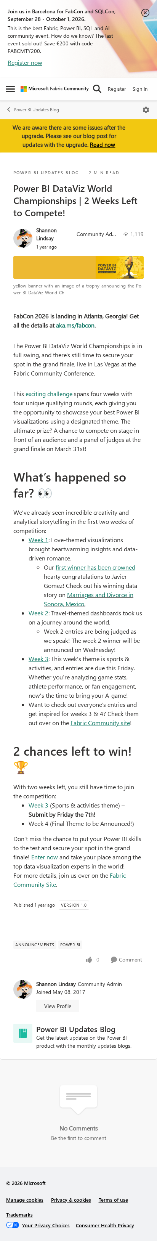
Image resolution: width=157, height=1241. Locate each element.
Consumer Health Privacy (105, 1225)
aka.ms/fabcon (75, 325)
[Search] (97, 88)
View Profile (57, 1006)
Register (117, 88)
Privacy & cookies (71, 1199)
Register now (25, 62)
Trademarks (19, 1214)
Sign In (140, 88)
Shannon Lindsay (46, 234)
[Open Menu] (146, 109)
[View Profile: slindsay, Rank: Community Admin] (22, 238)
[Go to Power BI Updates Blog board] (22, 1033)
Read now (102, 144)
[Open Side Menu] (10, 89)
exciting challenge (49, 394)
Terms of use (113, 1199)
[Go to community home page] (55, 89)
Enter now (44, 857)
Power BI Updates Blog (36, 109)
